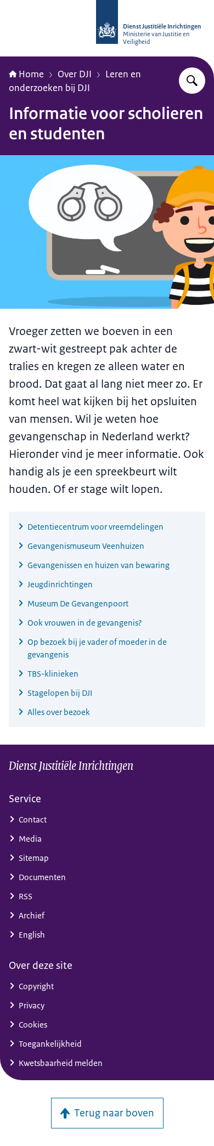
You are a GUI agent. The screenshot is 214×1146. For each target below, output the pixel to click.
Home (31, 74)
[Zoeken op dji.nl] (192, 80)
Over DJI (75, 74)
